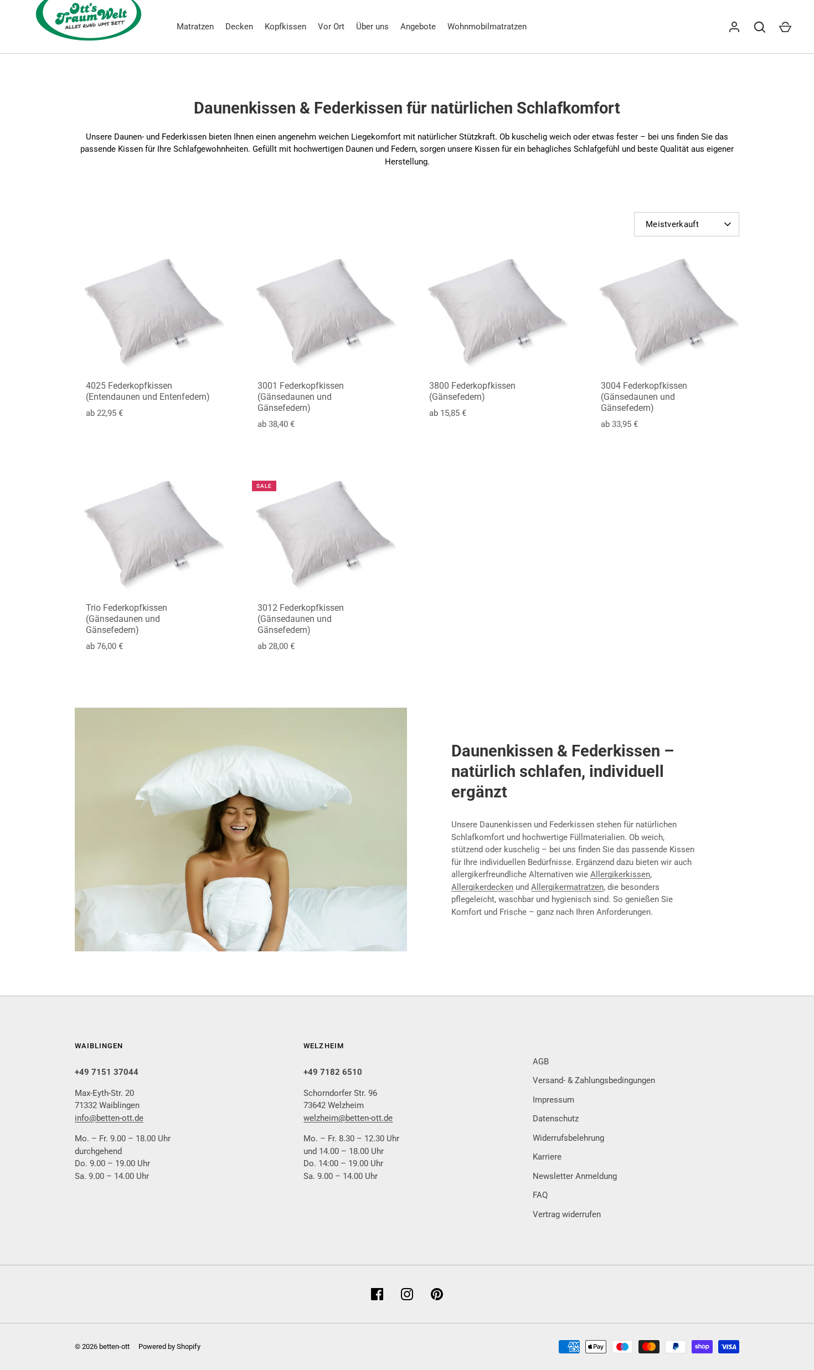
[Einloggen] (734, 27)
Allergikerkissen (620, 874)
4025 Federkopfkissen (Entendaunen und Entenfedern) (148, 391)
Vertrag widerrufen (567, 1214)
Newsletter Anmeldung (575, 1176)
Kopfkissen (285, 27)
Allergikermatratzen (567, 887)
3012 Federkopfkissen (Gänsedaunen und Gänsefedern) (300, 618)
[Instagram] (407, 1294)
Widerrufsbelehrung (568, 1138)
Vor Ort (331, 27)
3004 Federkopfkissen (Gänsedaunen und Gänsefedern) (644, 396)
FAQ (540, 1195)
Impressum (553, 1100)
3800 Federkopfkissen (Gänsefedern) (472, 391)
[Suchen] (760, 27)
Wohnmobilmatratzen (487, 27)
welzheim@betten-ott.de (348, 1118)
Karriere (547, 1157)
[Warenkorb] (785, 27)
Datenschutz (556, 1119)
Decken (239, 27)
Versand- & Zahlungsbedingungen (594, 1080)
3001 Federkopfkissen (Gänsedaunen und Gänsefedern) (300, 396)
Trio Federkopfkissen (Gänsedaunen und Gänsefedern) (126, 618)
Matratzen (195, 27)
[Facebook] (377, 1294)
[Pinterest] (437, 1294)
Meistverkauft (672, 224)
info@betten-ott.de (109, 1118)
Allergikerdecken (482, 887)
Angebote (418, 27)
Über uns (372, 27)
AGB (541, 1062)
